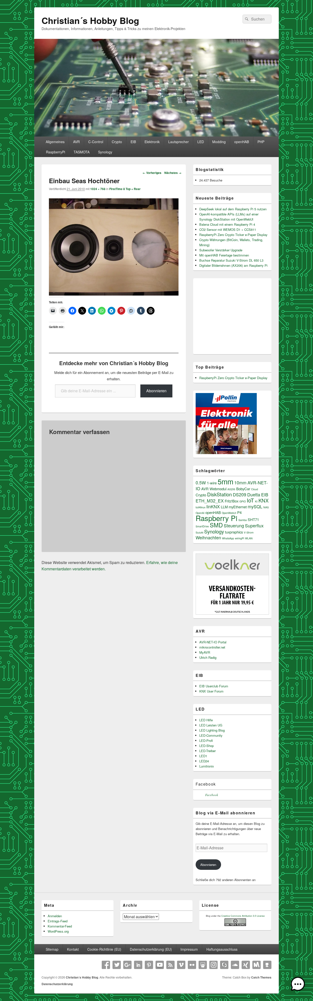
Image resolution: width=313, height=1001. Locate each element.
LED (200, 141)
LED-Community (211, 735)
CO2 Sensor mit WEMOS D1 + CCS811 (227, 229)
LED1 (203, 756)
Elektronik (152, 141)
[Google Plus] (127, 965)
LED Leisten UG (210, 725)
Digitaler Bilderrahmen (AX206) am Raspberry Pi (233, 265)
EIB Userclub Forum (213, 686)
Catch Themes (261, 977)
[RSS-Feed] (170, 965)
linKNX (213, 506)
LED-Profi (206, 740)
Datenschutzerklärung (57, 984)
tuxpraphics (234, 531)
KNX (263, 500)
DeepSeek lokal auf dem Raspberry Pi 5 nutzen (233, 209)
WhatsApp (228, 538)
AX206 (231, 489)
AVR (76, 141)
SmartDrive (202, 526)
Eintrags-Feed (57, 921)
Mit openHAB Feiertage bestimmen (224, 255)
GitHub (267, 965)
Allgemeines (55, 141)
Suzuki (199, 532)
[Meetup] (256, 965)
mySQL (255, 506)
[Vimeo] (181, 965)
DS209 (239, 494)
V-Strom (249, 532)
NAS (266, 507)
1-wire (212, 482)
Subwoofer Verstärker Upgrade (220, 250)
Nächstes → (172, 172)
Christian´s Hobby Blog (90, 20)
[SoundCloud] (235, 965)
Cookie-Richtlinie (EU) (104, 949)
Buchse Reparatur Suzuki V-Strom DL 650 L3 (231, 260)
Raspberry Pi (216, 518)
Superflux (254, 525)
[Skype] (224, 965)
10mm (240, 482)
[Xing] (246, 965)
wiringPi (239, 538)
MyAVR (204, 652)
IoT (250, 500)
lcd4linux (200, 507)
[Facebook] (106, 965)
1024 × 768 (97, 189)
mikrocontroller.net (212, 647)
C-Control (95, 141)
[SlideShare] (203, 965)
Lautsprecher (178, 141)
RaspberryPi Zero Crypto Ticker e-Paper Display (233, 234)
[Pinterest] (149, 965)
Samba (242, 520)
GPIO (242, 501)
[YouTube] (160, 965)
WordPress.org (58, 931)
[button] (298, 985)
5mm (225, 481)
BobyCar (243, 488)
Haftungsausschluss (221, 949)
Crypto (117, 141)
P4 (239, 512)
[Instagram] (213, 965)
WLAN (249, 538)
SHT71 (253, 519)
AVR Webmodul (213, 488)
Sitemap (52, 949)
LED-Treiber (207, 750)
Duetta (253, 494)
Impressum (189, 949)
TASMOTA (81, 151)
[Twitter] (116, 965)
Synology (105, 151)
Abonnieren (156, 391)
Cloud (254, 489)
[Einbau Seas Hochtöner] (114, 294)
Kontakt (73, 949)
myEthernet (238, 506)
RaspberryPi (55, 151)
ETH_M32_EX (210, 501)
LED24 (204, 761)
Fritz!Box (231, 500)
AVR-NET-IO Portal (212, 642)
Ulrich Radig (207, 657)
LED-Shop (206, 745)
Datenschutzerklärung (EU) (151, 949)
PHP (260, 141)
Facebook (206, 784)
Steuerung (234, 525)
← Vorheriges (152, 172)
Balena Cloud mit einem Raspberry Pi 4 (227, 224)
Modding (219, 141)
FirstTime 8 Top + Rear (125, 189)
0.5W (201, 482)
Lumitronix (206, 766)
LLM (224, 506)
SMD (216, 525)
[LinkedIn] (138, 965)
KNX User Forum (211, 691)
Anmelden (55, 916)
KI (256, 501)
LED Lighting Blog (212, 730)
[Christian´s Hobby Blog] (156, 135)
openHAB (241, 141)
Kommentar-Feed (60, 926)
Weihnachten (208, 537)
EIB (133, 141)
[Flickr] (192, 965)
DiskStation (219, 494)
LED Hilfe (206, 720)
